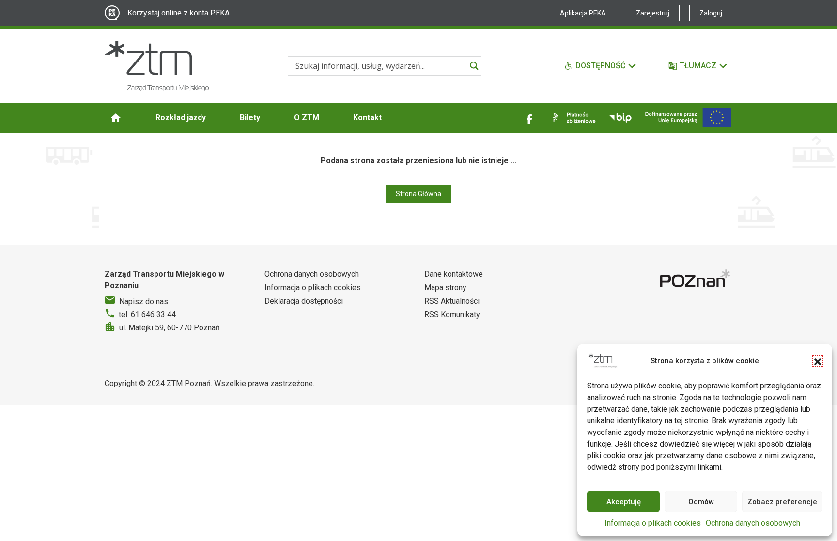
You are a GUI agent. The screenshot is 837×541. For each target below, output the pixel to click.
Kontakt (367, 117)
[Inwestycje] (688, 117)
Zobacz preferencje (782, 501)
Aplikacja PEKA (583, 13)
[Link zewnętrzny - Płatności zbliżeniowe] (572, 117)
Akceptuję (623, 501)
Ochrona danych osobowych (753, 522)
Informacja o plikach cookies (652, 522)
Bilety (250, 117)
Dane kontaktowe (453, 273)
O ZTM (306, 117)
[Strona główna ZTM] (157, 66)
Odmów (701, 501)
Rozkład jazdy (180, 117)
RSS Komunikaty (452, 314)
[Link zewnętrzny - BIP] (620, 118)
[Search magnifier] (474, 66)
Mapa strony (445, 287)
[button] (817, 361)
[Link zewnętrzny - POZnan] (696, 279)
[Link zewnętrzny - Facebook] (529, 117)
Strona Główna (418, 194)
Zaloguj (710, 13)
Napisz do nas (143, 301)
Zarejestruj (652, 13)
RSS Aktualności (452, 301)
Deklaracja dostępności (303, 301)
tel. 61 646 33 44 (147, 314)
